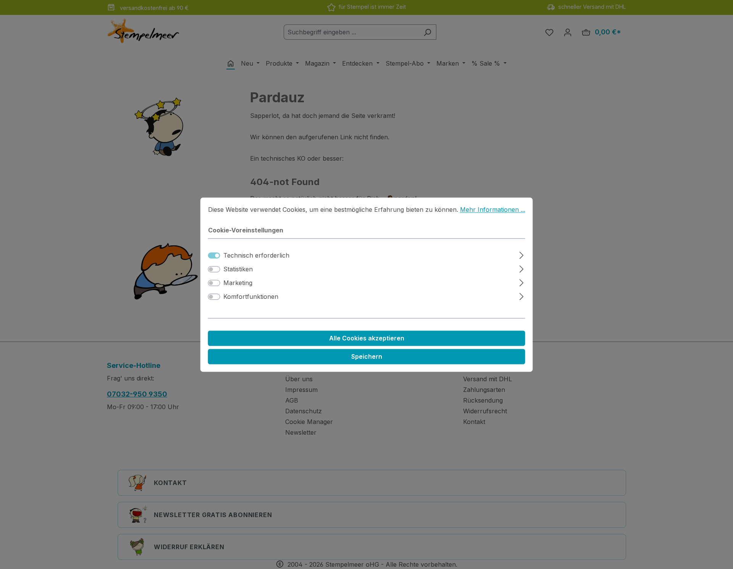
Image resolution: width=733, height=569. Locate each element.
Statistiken (238, 269)
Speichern (366, 356)
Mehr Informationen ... (492, 209)
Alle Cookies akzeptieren (366, 338)
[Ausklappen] (521, 254)
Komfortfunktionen (250, 296)
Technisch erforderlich (256, 255)
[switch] (214, 269)
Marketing (237, 283)
